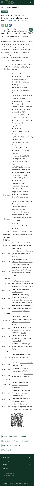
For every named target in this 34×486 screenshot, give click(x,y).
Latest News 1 (6, 441)
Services (5, 468)
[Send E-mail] (2, 25)
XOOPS (10, 483)
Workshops (15, 7)
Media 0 (16, 441)
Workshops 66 (6, 450)
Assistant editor (12, 20)
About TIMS (6, 457)
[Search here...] (32, 2)
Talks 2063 (17, 445)
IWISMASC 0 (24, 436)
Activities (6, 461)
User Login (26, 483)
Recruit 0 (25, 441)
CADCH (22, 483)
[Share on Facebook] (10, 25)
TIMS (2, 7)
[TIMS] (10, 2)
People (5, 464)
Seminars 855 (6, 445)
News (8, 7)
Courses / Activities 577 (9, 436)
